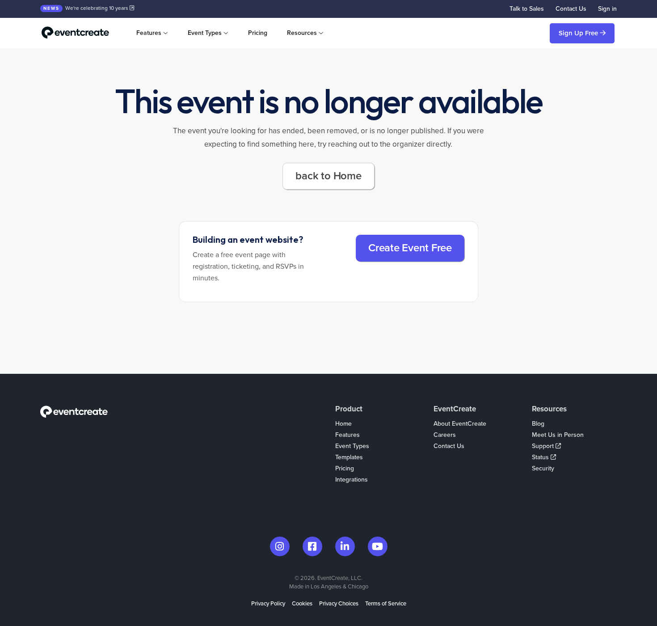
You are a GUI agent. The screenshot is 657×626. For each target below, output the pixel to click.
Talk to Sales (527, 9)
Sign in (607, 9)
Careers (445, 435)
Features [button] (148, 33)
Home (343, 423)
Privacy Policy (268, 603)
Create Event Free (410, 247)
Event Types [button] (205, 33)
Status (541, 457)
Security (543, 468)
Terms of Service (385, 603)
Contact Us (571, 9)
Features (347, 435)
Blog (538, 423)
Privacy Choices (338, 603)
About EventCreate (460, 423)
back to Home (328, 175)
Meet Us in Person (558, 435)
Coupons (348, 491)
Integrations (351, 479)
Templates (349, 457)
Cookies (302, 603)
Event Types (352, 446)
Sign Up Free (579, 33)
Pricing (257, 33)
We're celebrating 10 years (86, 8)
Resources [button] (302, 33)
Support (544, 446)
